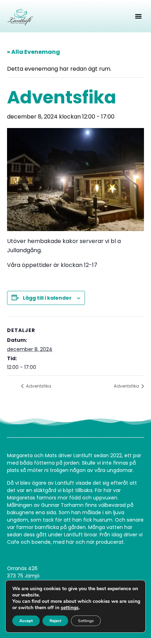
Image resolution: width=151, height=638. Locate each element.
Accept (26, 621)
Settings (86, 621)
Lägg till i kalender (47, 297)
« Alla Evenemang (33, 52)
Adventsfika (38, 386)
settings (70, 608)
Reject (55, 621)
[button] (138, 16)
